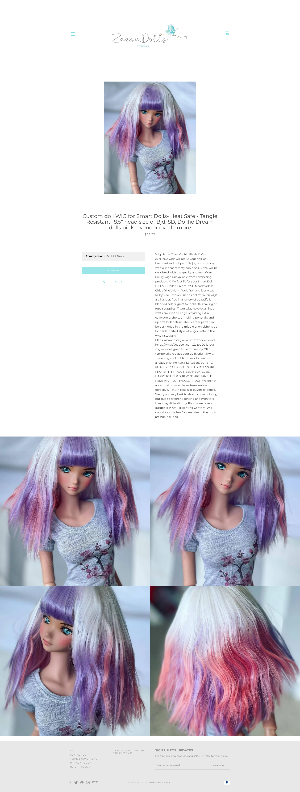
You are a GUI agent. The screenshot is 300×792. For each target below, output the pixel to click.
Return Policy (80, 766)
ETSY (95, 782)
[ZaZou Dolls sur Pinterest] (82, 782)
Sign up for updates (174, 750)
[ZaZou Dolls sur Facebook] (70, 782)
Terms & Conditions (83, 758)
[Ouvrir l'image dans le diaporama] (150, 138)
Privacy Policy (80, 762)
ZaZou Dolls (163, 782)
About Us (76, 750)
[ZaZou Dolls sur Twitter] (76, 782)
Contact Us (78, 754)
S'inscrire (218, 765)
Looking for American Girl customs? (128, 751)
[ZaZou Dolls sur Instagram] (88, 782)
